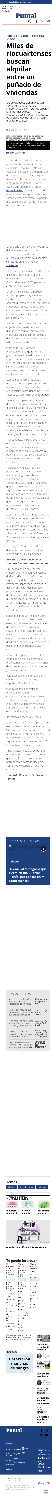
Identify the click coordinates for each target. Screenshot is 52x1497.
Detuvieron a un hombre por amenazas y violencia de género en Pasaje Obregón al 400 (12, 1311)
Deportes (10, 1460)
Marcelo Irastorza (46, 1383)
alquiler (30, 351)
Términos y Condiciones (14, 1478)
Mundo (25, 1448)
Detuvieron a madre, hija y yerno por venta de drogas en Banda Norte (43, 1404)
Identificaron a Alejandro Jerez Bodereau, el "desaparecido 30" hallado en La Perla (21, 1003)
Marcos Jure (46, 1357)
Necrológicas (19, 1463)
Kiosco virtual (41, 1462)
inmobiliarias (14, 190)
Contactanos (44, 1457)
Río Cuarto (9, 1455)
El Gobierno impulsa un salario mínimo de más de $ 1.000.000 (43, 1423)
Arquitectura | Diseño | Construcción (26, 1246)
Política (9, 1469)
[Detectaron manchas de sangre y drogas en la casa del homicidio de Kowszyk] (19, 1344)
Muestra (22, 1279)
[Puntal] (14, 1432)
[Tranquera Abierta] (44, 1204)
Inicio (8, 1449)
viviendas (12, 265)
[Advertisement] (30, 224)
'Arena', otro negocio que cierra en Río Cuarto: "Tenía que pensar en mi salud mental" (28, 875)
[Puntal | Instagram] (41, 1435)
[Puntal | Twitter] (42, 21)
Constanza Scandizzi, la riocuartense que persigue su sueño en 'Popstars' (20, 1034)
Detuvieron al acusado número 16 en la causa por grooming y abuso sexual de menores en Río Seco (21, 1046)
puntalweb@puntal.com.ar (19, 1490)
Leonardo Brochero (17, 152)
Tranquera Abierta (43, 1212)
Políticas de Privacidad (15, 1481)
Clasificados (44, 1467)
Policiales (10, 1279)
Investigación (12, 1352)
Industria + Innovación (12, 1212)
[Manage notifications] (46, 1492)
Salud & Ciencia (26, 1212)
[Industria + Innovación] (12, 1204)
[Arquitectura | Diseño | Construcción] (28, 1232)
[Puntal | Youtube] (48, 21)
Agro (24, 1452)
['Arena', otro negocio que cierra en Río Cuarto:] (34, 1268)
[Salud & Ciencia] (28, 1204)
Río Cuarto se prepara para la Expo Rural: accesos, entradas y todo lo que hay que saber (21, 1024)
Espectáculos (19, 1449)
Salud (39, 1340)
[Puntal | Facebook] (36, 21)
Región (17, 1454)
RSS (40, 1470)
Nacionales (41, 1412)
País (16, 1458)
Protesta (40, 1366)
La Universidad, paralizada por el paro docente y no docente (43, 1377)
